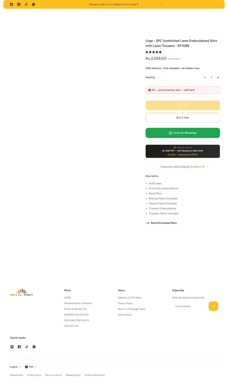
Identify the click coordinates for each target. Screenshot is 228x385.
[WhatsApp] (33, 4)
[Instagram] (11, 4)
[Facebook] (19, 4)
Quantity (150, 77)
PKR (31, 366)
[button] (154, 52)
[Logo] (21, 292)
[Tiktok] (26, 4)
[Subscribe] (213, 306)
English (14, 366)
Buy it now (182, 117)
